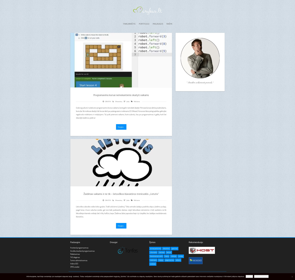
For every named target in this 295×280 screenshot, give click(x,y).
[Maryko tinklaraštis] (147, 10)
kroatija (167, 256)
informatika (153, 252)
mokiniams (153, 260)
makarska (173, 256)
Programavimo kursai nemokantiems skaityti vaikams (121, 95)
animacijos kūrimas (155, 248)
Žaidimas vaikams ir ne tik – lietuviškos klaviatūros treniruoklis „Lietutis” (121, 193)
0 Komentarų (118, 101)
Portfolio (144, 24)
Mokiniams (137, 101)
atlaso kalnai (166, 248)
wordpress (152, 264)
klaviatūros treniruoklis (156, 256)
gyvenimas (174, 248)
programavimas (169, 260)
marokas (180, 256)
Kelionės (169, 252)
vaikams (178, 260)
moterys (161, 260)
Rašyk (169, 24)
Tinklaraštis (129, 24)
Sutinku (249, 276)
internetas (161, 252)
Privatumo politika (261, 276)
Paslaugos (158, 24)
